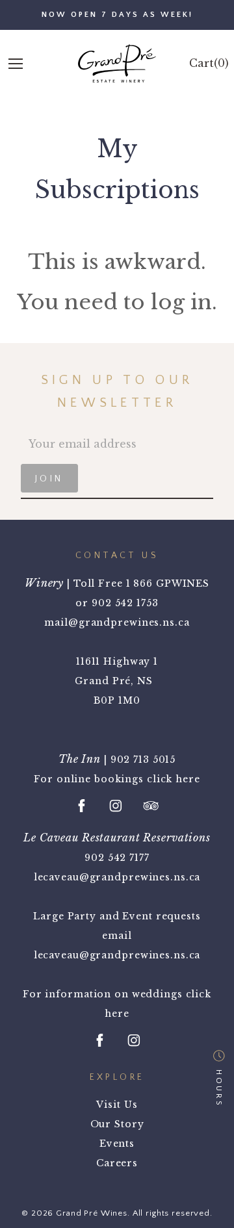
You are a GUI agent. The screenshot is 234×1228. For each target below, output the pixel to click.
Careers (117, 1163)
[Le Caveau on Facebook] (100, 1040)
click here (173, 779)
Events (117, 1143)
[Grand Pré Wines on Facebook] (81, 805)
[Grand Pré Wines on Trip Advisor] (151, 805)
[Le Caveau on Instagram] (133, 1040)
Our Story (117, 1124)
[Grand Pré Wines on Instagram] (115, 805)
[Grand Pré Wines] (117, 63)
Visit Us (116, 1104)
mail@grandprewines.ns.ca (116, 622)
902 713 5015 (143, 759)
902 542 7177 (117, 857)
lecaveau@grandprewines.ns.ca (117, 877)
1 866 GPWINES (167, 583)
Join (49, 479)
